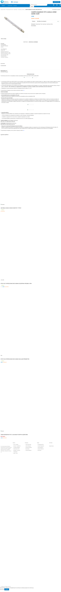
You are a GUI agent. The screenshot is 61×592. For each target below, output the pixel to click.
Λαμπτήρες (15, 9)
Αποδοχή (6, 589)
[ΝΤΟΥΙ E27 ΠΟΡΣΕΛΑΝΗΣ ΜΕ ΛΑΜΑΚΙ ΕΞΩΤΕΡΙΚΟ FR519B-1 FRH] (7, 245)
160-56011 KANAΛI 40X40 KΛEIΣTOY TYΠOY (11, 208)
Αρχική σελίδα (3, 9)
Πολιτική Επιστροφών (29, 447)
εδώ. (24, 90)
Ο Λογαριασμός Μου (41, 444)
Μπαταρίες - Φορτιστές (17, 450)
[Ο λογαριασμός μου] (51, 2)
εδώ (23, 130)
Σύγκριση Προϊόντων (41, 448)
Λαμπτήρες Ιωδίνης (21, 9)
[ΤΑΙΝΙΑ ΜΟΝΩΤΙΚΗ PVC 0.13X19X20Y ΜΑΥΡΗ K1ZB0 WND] (7, 396)
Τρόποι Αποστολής (28, 444)
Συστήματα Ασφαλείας (17, 447)
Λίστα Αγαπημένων (40, 447)
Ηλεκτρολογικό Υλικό (9, 9)
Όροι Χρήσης (27, 448)
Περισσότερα (2, 589)
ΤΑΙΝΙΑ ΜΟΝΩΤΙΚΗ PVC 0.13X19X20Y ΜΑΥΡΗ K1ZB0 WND (14, 434)
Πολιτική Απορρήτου (28, 450)
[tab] (25, 42)
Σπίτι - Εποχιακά (16, 444)
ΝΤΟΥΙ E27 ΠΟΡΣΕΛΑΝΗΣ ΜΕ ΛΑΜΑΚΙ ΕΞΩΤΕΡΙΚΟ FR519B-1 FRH (16, 283)
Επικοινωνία (39, 450)
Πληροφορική (15, 451)
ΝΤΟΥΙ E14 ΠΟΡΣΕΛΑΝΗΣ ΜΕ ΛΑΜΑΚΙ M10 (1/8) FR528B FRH (15, 359)
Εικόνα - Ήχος (16, 453)
